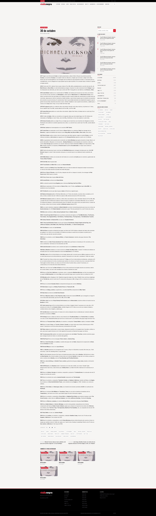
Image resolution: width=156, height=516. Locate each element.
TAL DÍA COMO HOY (44, 27)
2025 (84, 495)
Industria (107, 4)
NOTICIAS (66, 495)
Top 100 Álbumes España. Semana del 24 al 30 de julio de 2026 (107, 57)
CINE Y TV (66, 503)
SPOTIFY (100, 128)
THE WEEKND (108, 112)
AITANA (107, 114)
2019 (84, 507)
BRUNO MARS (50, 433)
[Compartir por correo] (55, 427)
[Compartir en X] (47, 427)
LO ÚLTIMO (66, 494)
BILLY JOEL (86, 433)
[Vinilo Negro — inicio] (46, 4)
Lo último (58, 4)
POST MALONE (106, 119)
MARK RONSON (51, 436)
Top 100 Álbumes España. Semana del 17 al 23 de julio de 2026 (107, 63)
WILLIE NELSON (58, 436)
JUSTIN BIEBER (69, 431)
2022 (84, 501)
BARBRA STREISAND (65, 433)
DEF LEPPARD (43, 436)
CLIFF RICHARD (79, 433)
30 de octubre (43, 462)
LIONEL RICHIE (65, 436)
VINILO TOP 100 (67, 505)
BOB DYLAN (89, 431)
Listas (67, 4)
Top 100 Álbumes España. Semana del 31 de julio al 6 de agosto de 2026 (107, 50)
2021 (84, 503)
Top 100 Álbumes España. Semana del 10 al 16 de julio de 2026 (107, 69)
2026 (84, 494)
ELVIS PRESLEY (61, 431)
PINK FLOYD (57, 433)
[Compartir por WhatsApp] (52, 427)
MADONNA (109, 133)
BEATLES (42, 431)
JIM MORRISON (73, 436)
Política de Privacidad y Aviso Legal (107, 494)
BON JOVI (72, 433)
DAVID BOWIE (100, 126)
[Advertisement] (78, 15)
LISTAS (65, 497)
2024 (84, 497)
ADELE (75, 431)
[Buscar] (114, 4)
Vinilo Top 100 (73, 4)
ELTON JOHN (43, 433)
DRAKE (47, 431)
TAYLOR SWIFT (101, 112)
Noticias (63, 4)
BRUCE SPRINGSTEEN (102, 131)
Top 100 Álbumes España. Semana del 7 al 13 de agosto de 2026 (107, 44)
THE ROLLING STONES (102, 121)
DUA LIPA (100, 119)
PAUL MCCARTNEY (101, 133)
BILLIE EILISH (100, 135)
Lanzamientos (92, 4)
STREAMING (100, 124)
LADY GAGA (107, 124)
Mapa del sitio (103, 497)
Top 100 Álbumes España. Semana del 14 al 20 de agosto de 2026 (107, 38)
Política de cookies (104, 495)
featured (66, 501)
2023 (84, 499)
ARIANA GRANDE (54, 431)
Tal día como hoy (80, 4)
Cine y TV (86, 4)
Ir (114, 30)
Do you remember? (100, 4)
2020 (84, 505)
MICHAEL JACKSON (81, 431)
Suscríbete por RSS (44, 497)
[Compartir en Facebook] (49, 427)
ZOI (99, 513)
